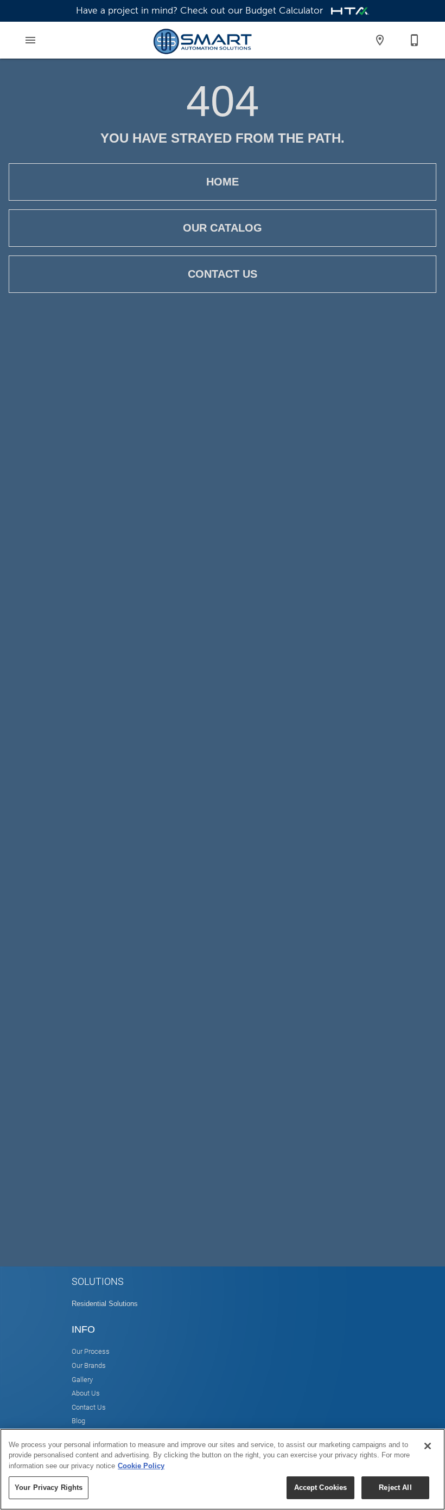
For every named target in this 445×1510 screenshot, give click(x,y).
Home (222, 182)
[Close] (428, 1446)
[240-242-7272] (415, 40)
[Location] (380, 40)
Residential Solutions (105, 1304)
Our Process (91, 1350)
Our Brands (89, 1365)
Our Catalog (222, 228)
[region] (222, 1469)
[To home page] (202, 40)
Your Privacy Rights (48, 1487)
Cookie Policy (141, 1466)
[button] (30, 40)
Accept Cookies (320, 1487)
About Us (86, 1392)
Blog (78, 1420)
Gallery (82, 1379)
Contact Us (222, 274)
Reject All (395, 1487)
